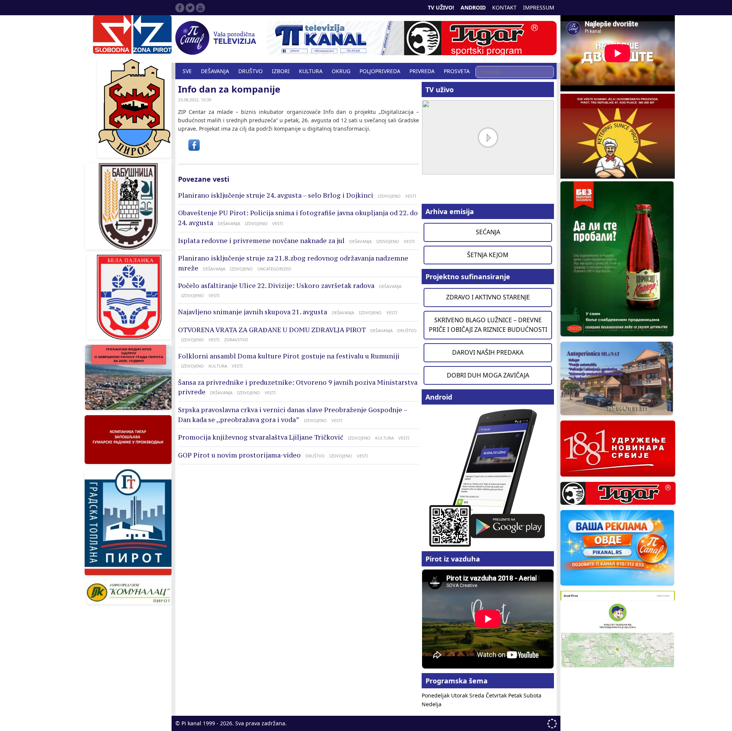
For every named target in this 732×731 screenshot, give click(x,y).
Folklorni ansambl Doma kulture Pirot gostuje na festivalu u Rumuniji (289, 356)
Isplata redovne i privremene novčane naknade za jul (261, 241)
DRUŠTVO (250, 71)
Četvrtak (497, 695)
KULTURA (311, 71)
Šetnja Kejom (488, 255)
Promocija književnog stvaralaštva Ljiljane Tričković (260, 437)
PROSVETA (457, 71)
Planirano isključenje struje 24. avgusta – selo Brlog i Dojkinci (275, 195)
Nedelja (431, 704)
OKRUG (341, 71)
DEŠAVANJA (215, 71)
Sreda (477, 695)
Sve (187, 71)
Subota (532, 695)
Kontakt (504, 7)
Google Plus (200, 7)
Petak (515, 695)
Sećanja (488, 232)
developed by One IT (552, 723)
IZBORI (281, 71)
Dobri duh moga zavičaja (488, 375)
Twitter (190, 7)
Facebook (180, 7)
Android (473, 7)
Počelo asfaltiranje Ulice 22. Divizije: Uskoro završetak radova (276, 286)
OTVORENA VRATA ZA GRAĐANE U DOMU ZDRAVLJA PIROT (272, 330)
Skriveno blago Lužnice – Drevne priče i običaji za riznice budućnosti (488, 325)
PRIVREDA (422, 71)
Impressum (538, 7)
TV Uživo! (441, 7)
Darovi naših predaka (487, 352)
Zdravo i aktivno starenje (488, 297)
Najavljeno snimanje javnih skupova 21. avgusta (252, 312)
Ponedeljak (436, 695)
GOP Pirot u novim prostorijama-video (239, 455)
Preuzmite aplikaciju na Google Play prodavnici (488, 477)
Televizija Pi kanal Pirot (217, 38)
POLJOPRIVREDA (380, 71)
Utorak (460, 695)
